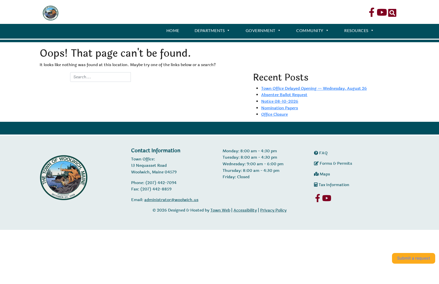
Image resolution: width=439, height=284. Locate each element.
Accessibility (245, 210)
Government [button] (260, 30)
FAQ (323, 153)
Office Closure (274, 114)
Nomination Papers (279, 108)
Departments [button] (210, 30)
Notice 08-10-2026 (279, 101)
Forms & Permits (335, 163)
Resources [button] (356, 30)
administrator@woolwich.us (171, 200)
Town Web (220, 210)
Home (172, 30)
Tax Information (333, 185)
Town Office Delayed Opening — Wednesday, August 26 (314, 88)
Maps (324, 174)
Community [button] (309, 30)
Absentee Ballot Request (284, 95)
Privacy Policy (273, 210)
